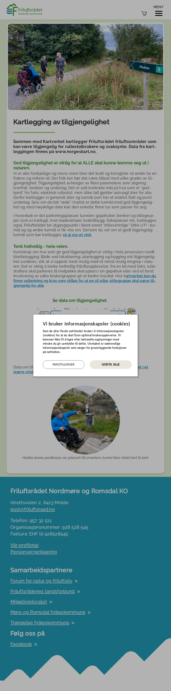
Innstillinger (64, 364)
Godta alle (111, 364)
